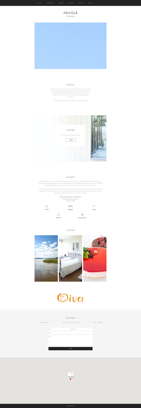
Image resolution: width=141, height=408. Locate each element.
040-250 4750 (70, 201)
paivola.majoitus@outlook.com (70, 199)
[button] (46, 258)
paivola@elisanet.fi (44, 322)
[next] (103, 259)
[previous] (37, 259)
